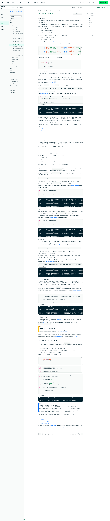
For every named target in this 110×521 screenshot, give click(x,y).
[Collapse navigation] (24, 519)
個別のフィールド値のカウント (18, 39)
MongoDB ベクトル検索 (14, 79)
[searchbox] (82, 7)
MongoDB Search (13, 77)
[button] (82, 2)
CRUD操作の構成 (14, 66)
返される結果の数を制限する (18, 48)
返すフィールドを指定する (17, 35)
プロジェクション (47, 337)
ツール (2, 26)
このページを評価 (90, 13)
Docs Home (40, 10)
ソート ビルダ (42, 122)
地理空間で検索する (16, 50)
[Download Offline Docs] (22, 519)
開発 (2, 17)
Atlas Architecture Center (4, 30)
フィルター (76, 336)
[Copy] (82, 47)
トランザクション (15, 64)
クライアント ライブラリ (48, 10)
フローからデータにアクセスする (18, 42)
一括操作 (13, 61)
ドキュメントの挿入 (15, 27)
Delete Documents (15, 59)
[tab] (13, 7)
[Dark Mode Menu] (107, 7)
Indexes (40, 337)
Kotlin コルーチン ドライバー (62, 10)
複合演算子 (13, 63)
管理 (2, 20)
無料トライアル (103, 2)
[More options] (81, 13)
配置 (2, 14)
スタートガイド (12, 20)
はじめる (2, 11)
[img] (87, 15)
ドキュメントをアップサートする (17, 55)
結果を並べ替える (16, 44)
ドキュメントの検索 (16, 31)
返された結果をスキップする (18, 46)
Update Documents (15, 53)
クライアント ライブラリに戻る (16, 11)
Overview (12, 18)
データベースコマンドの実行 (15, 75)
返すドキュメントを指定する (18, 33)
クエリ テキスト (15, 52)
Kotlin (55, 10)
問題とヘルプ (12, 90)
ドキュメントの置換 (15, 57)
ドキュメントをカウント (17, 36)
